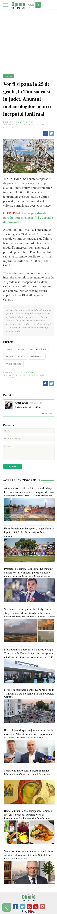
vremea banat (37, 356)
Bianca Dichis (25, 122)
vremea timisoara (13, 363)
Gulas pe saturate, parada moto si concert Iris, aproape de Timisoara (28, 217)
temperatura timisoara (15, 356)
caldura (9, 349)
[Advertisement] (28, 30)
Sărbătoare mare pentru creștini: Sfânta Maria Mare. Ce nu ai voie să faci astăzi (27, 772)
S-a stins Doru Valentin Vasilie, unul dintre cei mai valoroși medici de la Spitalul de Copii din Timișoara (29, 855)
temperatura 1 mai (38, 349)
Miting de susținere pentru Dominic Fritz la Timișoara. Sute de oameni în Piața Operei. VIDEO (29, 693)
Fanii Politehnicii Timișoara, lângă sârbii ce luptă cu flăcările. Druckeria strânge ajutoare (29, 532)
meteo (21, 349)
